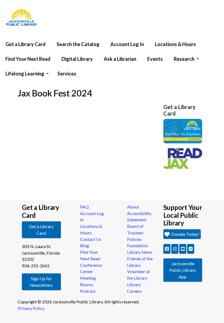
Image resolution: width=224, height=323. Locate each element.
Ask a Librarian (120, 59)
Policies (134, 239)
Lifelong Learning (24, 74)
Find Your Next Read (28, 59)
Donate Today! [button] (184, 234)
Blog (84, 245)
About (133, 206)
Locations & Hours (175, 44)
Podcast (88, 291)
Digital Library (77, 59)
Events (155, 59)
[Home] (19, 1)
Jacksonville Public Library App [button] (182, 270)
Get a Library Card (25, 44)
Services (66, 74)
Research (184, 59)
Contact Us (90, 239)
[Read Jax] (182, 157)
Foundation (137, 245)
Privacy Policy (31, 308)
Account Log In (127, 44)
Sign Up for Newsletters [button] (41, 282)
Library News (139, 252)
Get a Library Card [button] (41, 230)
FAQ (84, 206)
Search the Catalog (78, 44)
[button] (166, 249)
